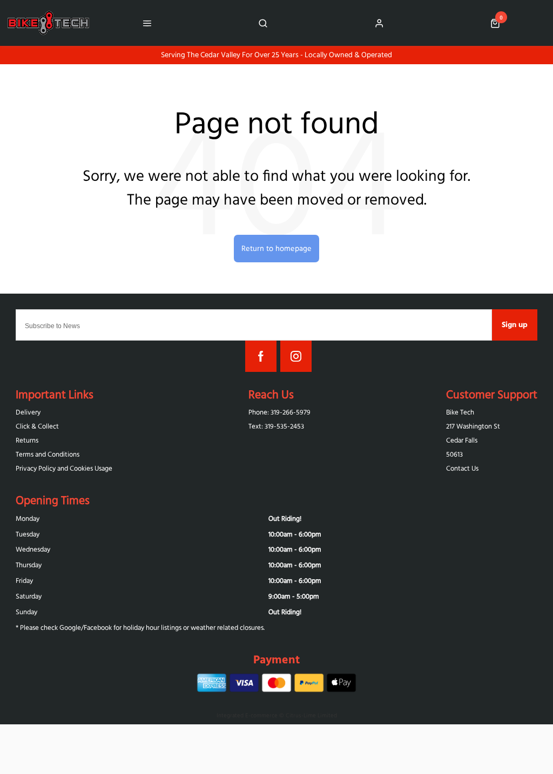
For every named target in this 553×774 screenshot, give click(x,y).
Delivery (28, 412)
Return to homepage (276, 248)
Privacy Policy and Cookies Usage (64, 468)
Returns (27, 440)
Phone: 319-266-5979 (279, 412)
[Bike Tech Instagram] (296, 356)
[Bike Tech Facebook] (260, 356)
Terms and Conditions (47, 454)
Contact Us (462, 468)
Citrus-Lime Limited (311, 715)
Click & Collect (37, 426)
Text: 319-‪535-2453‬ (276, 426)
